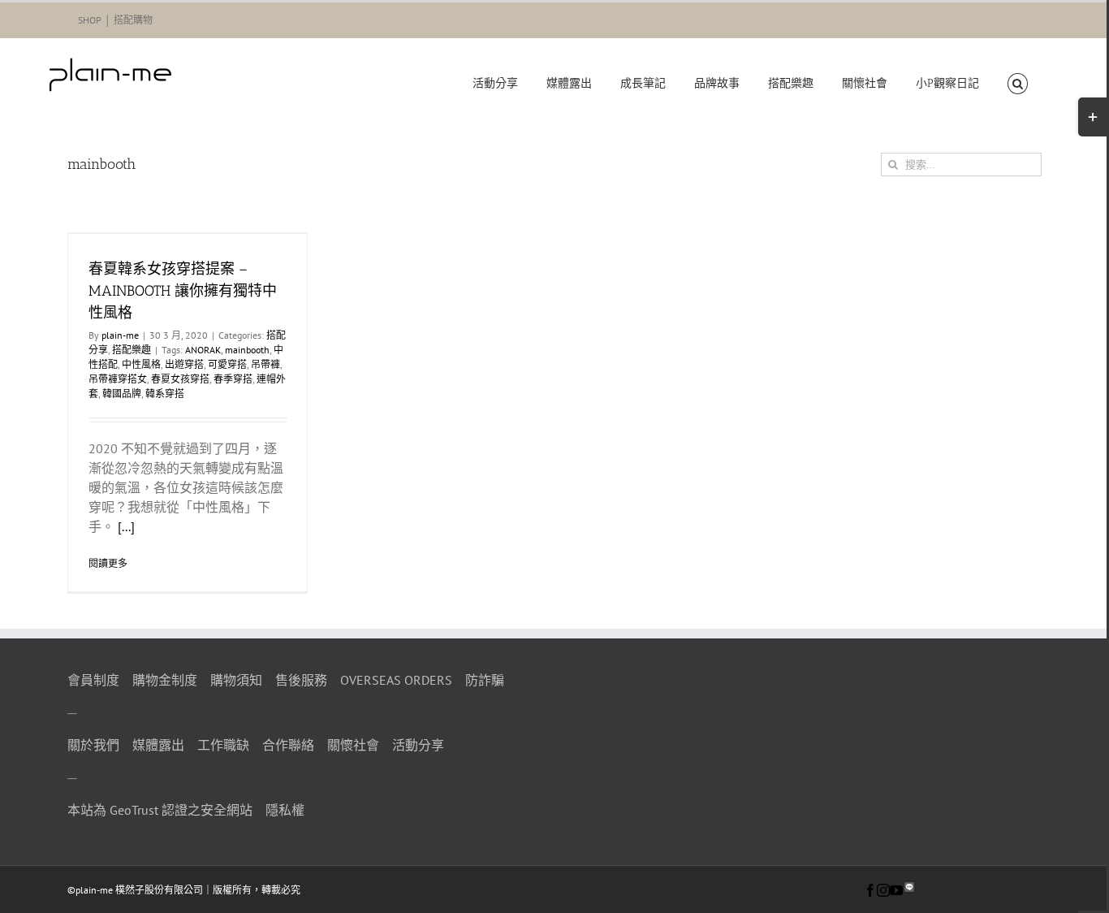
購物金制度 (164, 680)
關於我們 (93, 745)
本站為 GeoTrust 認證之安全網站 (159, 810)
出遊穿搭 (184, 364)
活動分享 (418, 745)
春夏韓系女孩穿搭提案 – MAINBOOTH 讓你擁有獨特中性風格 (182, 291)
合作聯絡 (288, 745)
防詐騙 (484, 680)
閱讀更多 (107, 563)
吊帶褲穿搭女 (117, 379)
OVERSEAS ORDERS (396, 680)
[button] (1017, 83)
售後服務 (301, 680)
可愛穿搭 (227, 364)
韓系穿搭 (164, 393)
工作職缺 (223, 745)
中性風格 (141, 364)
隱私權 (284, 810)
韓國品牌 (121, 393)
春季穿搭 (233, 379)
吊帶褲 (265, 364)
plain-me (120, 335)
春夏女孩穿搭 (180, 379)
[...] (126, 526)
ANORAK (203, 350)
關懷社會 (353, 745)
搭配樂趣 (131, 350)
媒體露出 (158, 745)
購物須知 (236, 680)
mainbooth (247, 350)
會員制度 (93, 680)
